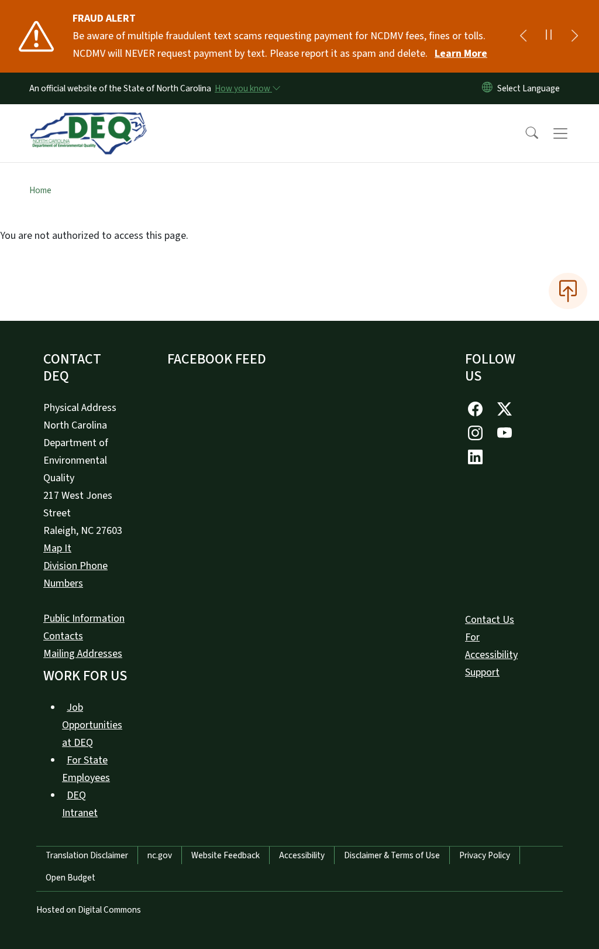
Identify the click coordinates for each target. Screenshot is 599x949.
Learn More (461, 53)
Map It (57, 548)
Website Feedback (225, 855)
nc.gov (159, 855)
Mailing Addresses (82, 653)
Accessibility (302, 855)
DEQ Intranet (80, 804)
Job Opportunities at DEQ (92, 725)
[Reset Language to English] (487, 88)
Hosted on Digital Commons (88, 909)
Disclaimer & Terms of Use (392, 855)
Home (40, 190)
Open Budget (70, 877)
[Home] (88, 120)
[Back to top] (568, 291)
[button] (524, 133)
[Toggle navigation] (571, 133)
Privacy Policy (484, 855)
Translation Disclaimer (87, 855)
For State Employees (86, 769)
